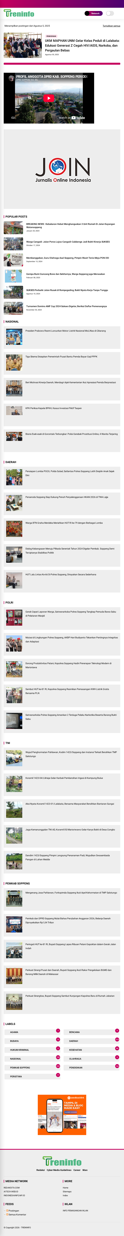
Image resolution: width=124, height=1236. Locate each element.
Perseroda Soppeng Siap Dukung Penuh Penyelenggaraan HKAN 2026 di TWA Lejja (67, 497)
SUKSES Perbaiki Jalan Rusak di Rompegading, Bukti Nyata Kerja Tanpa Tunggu (67, 290)
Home (65, 1187)
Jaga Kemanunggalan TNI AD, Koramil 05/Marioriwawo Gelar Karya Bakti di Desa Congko (70, 829)
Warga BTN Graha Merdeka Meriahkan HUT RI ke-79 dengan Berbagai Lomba (64, 523)
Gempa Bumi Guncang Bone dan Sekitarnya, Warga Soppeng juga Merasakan (65, 274)
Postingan (13, 1210)
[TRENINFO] (19, 15)
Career (76, 1170)
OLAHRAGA (93, 1058)
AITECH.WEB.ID (11, 1191)
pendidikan (51, 36)
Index (65, 1195)
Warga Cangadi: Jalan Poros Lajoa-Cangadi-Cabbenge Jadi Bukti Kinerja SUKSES (68, 241)
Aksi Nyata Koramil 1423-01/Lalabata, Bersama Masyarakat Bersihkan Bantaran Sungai (70, 803)
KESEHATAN (93, 1049)
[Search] (119, 4)
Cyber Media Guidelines (59, 1170)
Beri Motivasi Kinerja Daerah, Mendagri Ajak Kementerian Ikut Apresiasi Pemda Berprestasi (71, 382)
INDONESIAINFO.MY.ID (14, 1195)
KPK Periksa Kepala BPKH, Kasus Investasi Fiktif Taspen (54, 408)
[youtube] (20, 4)
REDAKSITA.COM (12, 1187)
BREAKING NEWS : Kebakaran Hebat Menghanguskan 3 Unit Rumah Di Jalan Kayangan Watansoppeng (70, 226)
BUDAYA (34, 1040)
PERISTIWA (34, 1076)
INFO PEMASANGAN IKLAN (75, 1210)
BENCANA (93, 1031)
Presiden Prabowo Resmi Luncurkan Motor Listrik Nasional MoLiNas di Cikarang (66, 330)
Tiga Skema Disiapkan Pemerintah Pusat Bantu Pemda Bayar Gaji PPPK (61, 356)
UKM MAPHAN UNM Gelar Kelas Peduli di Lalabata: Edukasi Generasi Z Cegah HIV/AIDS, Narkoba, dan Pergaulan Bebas (82, 45)
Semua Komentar (17, 1214)
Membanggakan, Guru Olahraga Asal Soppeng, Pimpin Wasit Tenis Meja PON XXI (67, 258)
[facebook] (6, 4)
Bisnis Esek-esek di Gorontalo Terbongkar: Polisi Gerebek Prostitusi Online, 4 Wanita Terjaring (72, 434)
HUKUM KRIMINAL (34, 1049)
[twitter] (11, 4)
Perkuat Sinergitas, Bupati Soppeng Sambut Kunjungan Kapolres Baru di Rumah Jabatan (70, 996)
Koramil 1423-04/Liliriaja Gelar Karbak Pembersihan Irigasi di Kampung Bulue (64, 778)
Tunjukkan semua (111, 26)
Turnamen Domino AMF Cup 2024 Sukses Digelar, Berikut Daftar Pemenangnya (66, 306)
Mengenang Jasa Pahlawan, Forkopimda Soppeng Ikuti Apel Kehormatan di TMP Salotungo (71, 892)
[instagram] (16, 4)
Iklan (85, 1170)
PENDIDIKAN (94, 1067)
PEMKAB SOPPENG (35, 1067)
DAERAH (94, 1040)
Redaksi (40, 1170)
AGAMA (34, 1031)
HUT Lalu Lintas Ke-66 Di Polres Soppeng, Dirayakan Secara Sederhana (61, 574)
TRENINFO (26, 1227)
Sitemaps (67, 1191)
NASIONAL (35, 1058)
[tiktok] (25, 4)
